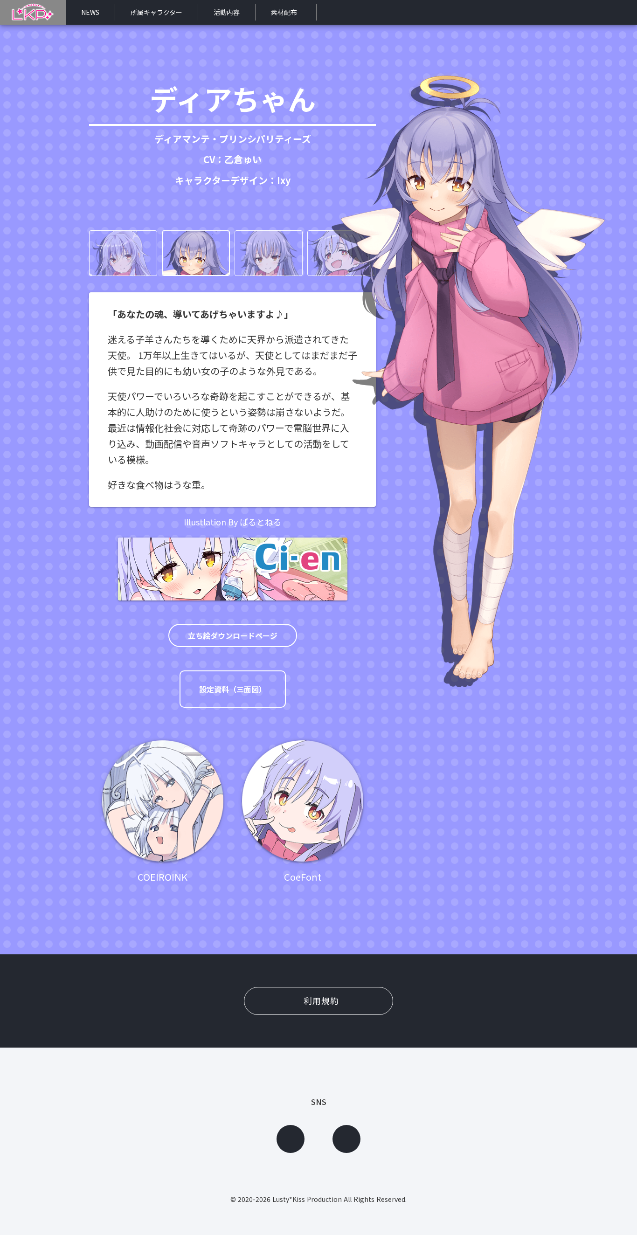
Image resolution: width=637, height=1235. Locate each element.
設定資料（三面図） (232, 689)
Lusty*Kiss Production (307, 1199)
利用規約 (321, 1000)
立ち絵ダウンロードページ (232, 635)
